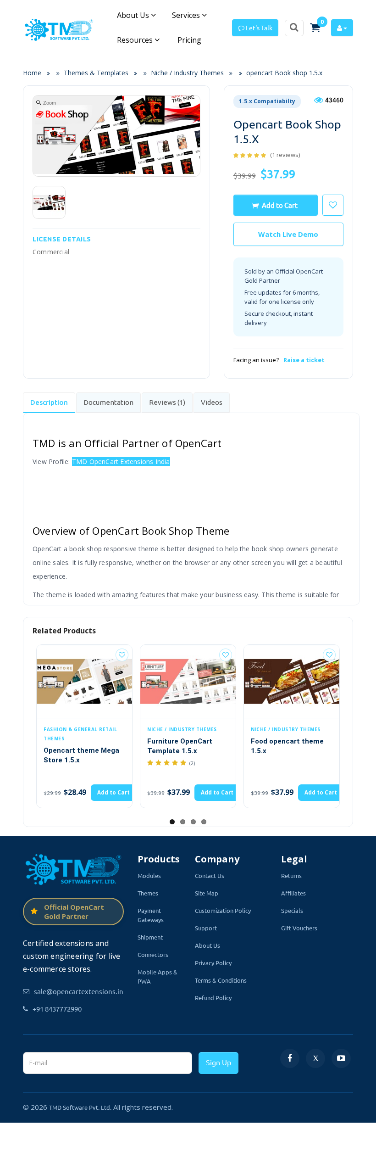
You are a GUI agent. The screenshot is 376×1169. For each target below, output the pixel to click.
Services (187, 15)
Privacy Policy (213, 963)
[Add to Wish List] (131, 655)
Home (35, 72)
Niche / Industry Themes (187, 72)
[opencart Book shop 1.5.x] (49, 202)
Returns (291, 875)
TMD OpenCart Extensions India (121, 461)
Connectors (153, 954)
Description (49, 402)
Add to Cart (280, 205)
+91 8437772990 (57, 1008)
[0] (315, 27)
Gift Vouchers (299, 928)
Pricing (188, 40)
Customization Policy (223, 910)
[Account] (342, 27)
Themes (148, 893)
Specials (292, 910)
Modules (149, 875)
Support (206, 928)
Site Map (206, 893)
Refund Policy (213, 997)
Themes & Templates (96, 72)
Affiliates (293, 893)
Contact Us (209, 875)
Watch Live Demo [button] (288, 234)
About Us (134, 15)
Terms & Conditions (221, 980)
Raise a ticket (304, 360)
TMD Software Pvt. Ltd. (80, 1107)
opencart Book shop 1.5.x (284, 72)
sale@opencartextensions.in (78, 991)
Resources (136, 40)
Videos (211, 402)
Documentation (108, 402)
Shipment (150, 937)
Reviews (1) (167, 402)
